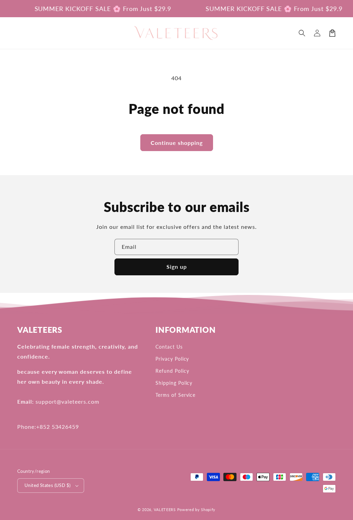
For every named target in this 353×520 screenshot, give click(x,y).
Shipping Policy (173, 383)
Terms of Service (175, 395)
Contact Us (169, 347)
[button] (302, 33)
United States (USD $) (47, 485)
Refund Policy (172, 371)
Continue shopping (177, 142)
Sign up (177, 266)
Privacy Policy (172, 359)
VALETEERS (164, 509)
